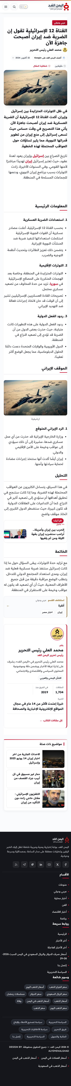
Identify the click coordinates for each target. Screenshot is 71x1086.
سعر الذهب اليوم (58, 1008)
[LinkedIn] (41, 864)
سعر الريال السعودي (57, 994)
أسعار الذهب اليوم (35, 987)
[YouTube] (49, 864)
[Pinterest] (32, 864)
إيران (28, 161)
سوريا (54, 283)
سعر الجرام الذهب (58, 987)
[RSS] (16, 864)
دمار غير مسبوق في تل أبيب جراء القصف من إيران (26, 778)
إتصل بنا (62, 965)
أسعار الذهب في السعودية (52, 1065)
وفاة (19, 1001)
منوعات (63, 884)
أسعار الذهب (60, 1001)
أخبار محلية (60, 898)
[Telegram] (24, 864)
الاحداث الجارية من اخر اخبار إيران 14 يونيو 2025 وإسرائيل (25, 758)
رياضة (63, 918)
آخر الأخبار (61, 940)
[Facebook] (65, 864)
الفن (64, 904)
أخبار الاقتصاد (59, 911)
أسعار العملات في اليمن (54, 1057)
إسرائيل (38, 156)
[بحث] (14, 6)
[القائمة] (5, 6)
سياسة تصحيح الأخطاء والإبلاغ (28, 1022)
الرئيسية (62, 933)
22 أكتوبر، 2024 (23, 57)
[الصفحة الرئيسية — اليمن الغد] (58, 7)
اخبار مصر (47, 612)
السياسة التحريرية (57, 972)
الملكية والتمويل (58, 1036)
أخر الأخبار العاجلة (57, 947)
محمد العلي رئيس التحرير (46, 49)
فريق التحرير (60, 1029)
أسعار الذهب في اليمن (38, 1001)
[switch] (23, 6)
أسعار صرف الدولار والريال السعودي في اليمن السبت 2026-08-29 (34, 956)
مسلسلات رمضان (16, 994)
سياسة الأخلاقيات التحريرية (34, 1029)
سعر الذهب (39, 1008)
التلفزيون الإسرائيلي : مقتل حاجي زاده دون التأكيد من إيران (27, 798)
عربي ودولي (59, 22)
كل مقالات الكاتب (51, 720)
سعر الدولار (35, 994)
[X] (57, 864)
